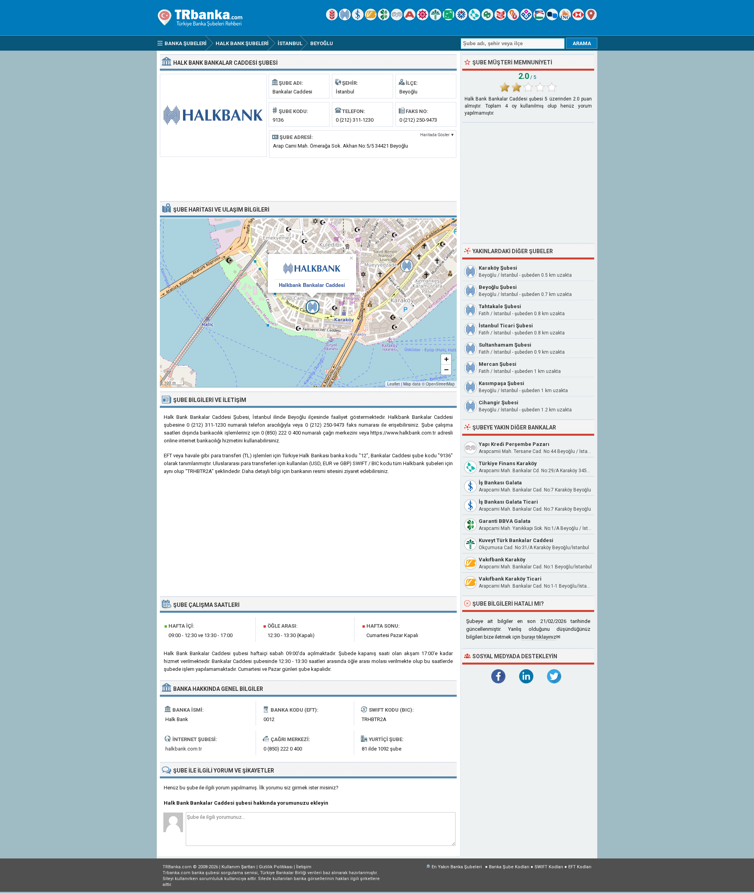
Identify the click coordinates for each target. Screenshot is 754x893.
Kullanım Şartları (238, 866)
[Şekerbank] (487, 19)
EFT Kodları (579, 866)
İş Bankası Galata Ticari (508, 502)
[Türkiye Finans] (474, 19)
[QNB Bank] (461, 19)
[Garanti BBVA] (384, 19)
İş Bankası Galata (500, 483)
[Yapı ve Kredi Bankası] (397, 19)
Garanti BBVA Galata (505, 521)
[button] (308, 302)
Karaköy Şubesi (498, 268)
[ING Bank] (565, 19)
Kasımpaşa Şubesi (501, 383)
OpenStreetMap (440, 384)
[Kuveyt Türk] (435, 19)
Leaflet (393, 384)
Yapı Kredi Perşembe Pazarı (514, 444)
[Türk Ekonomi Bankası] (448, 19)
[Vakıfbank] (371, 19)
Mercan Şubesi (497, 364)
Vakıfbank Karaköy (502, 559)
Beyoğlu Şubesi (498, 287)
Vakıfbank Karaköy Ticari (510, 579)
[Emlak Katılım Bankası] (539, 19)
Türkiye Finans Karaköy (508, 463)
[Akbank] (409, 19)
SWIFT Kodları (548, 866)
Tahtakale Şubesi (500, 306)
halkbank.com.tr (183, 749)
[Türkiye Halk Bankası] (345, 19)
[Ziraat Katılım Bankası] (500, 19)
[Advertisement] (308, 178)
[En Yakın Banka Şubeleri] (591, 19)
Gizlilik (276, 866)
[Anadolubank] (552, 19)
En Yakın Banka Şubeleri (457, 866)
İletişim (303, 866)
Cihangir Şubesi (498, 402)
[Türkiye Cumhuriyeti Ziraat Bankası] (332, 19)
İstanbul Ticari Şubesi (506, 326)
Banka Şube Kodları (509, 866)
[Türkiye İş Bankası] (358, 19)
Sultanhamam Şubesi (505, 345)
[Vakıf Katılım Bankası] (526, 19)
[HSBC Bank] (578, 19)
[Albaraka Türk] (513, 19)
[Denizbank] (422, 19)
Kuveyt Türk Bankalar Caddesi (516, 540)
